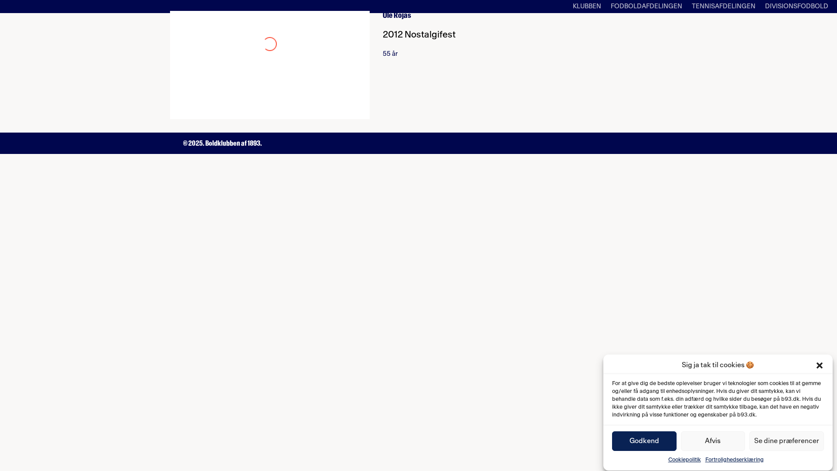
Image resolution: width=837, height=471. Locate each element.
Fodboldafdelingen (646, 6)
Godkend (644, 441)
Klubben (587, 6)
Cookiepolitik (684, 460)
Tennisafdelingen (723, 6)
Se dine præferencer (786, 441)
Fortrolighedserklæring (734, 460)
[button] (819, 365)
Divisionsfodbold (796, 6)
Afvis (713, 441)
